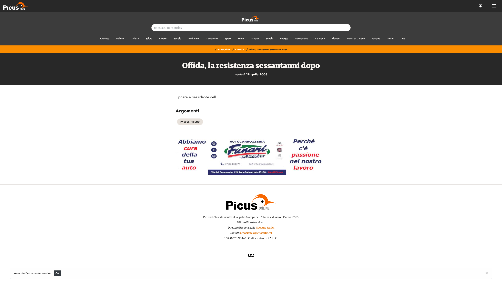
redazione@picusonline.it (256, 233)
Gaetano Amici (265, 227)
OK (57, 273)
